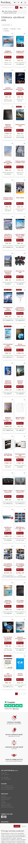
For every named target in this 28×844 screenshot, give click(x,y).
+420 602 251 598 (8, 786)
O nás (2, 800)
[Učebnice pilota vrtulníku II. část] (7, 188)
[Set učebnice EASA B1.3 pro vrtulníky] (7, 554)
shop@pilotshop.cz (9, 787)
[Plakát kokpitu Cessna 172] (20, 480)
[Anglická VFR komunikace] (20, 41)
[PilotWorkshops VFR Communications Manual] (20, 444)
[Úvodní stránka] (2, 11)
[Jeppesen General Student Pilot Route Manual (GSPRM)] (7, 114)
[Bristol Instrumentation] (20, 334)
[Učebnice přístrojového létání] (20, 78)
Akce (19, 29)
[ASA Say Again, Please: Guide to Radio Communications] (20, 224)
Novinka (7, 30)
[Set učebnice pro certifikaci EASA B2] (20, 554)
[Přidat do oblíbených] (12, 34)
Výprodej (13, 29)
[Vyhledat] (16, 7)
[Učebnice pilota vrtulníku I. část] (20, 151)
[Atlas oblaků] (20, 188)
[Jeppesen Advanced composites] (7, 371)
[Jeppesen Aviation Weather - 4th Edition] (7, 407)
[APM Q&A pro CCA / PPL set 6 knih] (20, 517)
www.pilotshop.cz (8, 789)
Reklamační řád (5, 799)
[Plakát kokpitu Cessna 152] (7, 480)
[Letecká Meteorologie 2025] (7, 151)
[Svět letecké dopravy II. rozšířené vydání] (7, 261)
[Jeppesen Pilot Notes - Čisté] (20, 407)
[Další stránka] (24, 694)
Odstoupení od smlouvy (7, 807)
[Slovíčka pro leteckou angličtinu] (7, 517)
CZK (25, 7)
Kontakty (3, 802)
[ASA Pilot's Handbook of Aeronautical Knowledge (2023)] (7, 224)
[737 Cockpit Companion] (20, 590)
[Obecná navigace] (20, 664)
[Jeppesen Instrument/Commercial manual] (20, 627)
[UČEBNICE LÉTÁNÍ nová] (7, 41)
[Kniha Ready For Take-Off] (7, 444)
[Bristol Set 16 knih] (20, 261)
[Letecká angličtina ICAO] (7, 78)
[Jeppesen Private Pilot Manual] (7, 590)
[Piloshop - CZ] (21, 7)
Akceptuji (17, 826)
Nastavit (24, 826)
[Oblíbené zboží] (18, 2)
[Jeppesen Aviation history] (20, 371)
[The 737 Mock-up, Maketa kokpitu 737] (7, 627)
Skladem (6, 29)
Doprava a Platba (5, 804)
